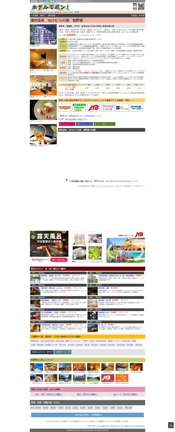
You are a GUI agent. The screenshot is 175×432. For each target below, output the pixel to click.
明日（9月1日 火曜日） (87, 394)
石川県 (75, 408)
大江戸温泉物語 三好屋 (49, 312)
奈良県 (119, 408)
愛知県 (53, 408)
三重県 (60, 408)
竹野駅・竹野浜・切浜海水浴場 (94, 341)
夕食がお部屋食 (79, 372)
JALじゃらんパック (67, 124)
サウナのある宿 (136, 372)
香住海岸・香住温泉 (107, 345)
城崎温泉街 (34, 341)
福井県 (82, 408)
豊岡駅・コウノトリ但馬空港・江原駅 (122, 341)
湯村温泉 (138, 345)
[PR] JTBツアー (107, 383)
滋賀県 (90, 408)
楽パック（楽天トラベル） (104, 124)
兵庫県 (112, 408)
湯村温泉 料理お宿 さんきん (52, 288)
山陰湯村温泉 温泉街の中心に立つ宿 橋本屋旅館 (116, 276)
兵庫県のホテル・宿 (44, 12)
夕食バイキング (50, 372)
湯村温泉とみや (103, 312)
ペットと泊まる (50, 383)
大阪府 (105, 408)
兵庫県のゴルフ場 (62, 352)
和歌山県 (128, 408)
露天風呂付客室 (36, 372)
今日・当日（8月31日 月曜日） (49, 394)
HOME (32, 12)
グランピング (36, 383)
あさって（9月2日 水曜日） (126, 394)
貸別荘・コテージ (65, 383)
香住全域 (62, 345)
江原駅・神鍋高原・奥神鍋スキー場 (43, 345)
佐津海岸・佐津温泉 (75, 345)
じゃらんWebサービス (103, 426)
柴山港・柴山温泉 (91, 345)
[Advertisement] (87, 208)
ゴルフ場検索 (93, 383)
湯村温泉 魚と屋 (104, 300)
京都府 (97, 408)
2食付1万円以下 (93, 372)
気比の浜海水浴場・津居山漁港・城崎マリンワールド (61, 341)
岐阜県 (45, 408)
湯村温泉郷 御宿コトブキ (51, 300)
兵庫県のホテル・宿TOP (42, 352)
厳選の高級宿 (65, 372)
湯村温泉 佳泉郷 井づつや (51, 276)
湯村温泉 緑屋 (103, 288)
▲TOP (170, 425)
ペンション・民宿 (79, 383)
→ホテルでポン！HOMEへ (87, 415)
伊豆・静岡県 (36, 408)
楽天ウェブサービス (117, 426)
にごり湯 (122, 372)
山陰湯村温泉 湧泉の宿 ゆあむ (52, 325)
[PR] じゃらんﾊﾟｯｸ (122, 383)
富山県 (67, 408)
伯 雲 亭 (102, 325)
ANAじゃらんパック (84, 124)
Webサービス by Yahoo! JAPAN (135, 426)
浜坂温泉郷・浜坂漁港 (125, 345)
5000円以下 (108, 372)
